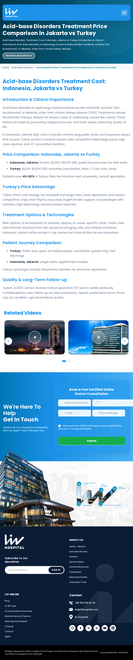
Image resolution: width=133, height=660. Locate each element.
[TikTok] (97, 628)
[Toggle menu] (124, 12)
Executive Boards (78, 551)
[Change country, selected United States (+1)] (98, 402)
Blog (7, 600)
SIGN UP (56, 570)
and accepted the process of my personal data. (89, 427)
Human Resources (79, 566)
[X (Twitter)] (88, 628)
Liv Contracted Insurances (18, 611)
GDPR (8, 636)
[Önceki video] (8, 341)
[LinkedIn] (113, 628)
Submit (92, 441)
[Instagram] (72, 628)
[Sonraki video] (124, 341)
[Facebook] (80, 628)
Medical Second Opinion (18, 616)
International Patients (16, 621)
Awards (73, 556)
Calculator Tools (77, 582)
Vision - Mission (77, 546)
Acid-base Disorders (22, 67)
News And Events (78, 577)
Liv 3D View (10, 605)
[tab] (64, 361)
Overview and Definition (19, 55)
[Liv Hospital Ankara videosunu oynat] (35, 337)
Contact (9, 631)
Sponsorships (76, 561)
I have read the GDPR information (81, 425)
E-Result (9, 626)
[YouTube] (105, 628)
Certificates (75, 572)
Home (6, 67)
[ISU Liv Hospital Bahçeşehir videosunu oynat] (98, 337)
